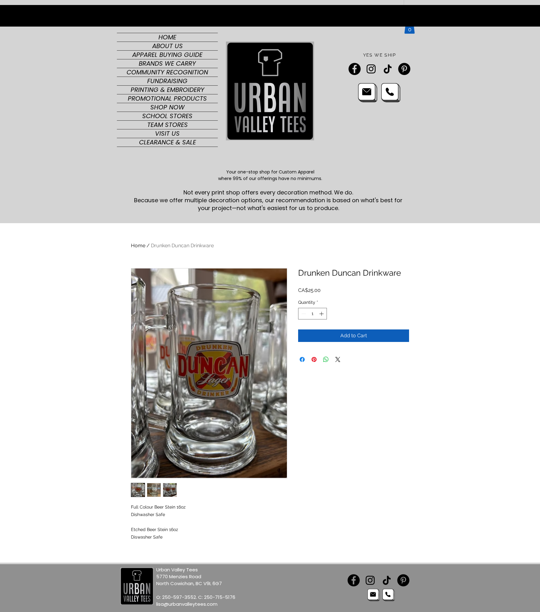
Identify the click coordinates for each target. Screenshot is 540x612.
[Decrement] (303, 313)
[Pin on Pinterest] (314, 359)
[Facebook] (354, 69)
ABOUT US (167, 46)
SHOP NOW (167, 107)
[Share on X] (338, 359)
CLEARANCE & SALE (167, 142)
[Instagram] (371, 69)
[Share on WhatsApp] (326, 359)
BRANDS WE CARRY (167, 63)
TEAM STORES (167, 125)
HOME (167, 37)
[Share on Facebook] (302, 359)
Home (138, 245)
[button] (409, 27)
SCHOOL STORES (167, 116)
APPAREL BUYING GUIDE (167, 55)
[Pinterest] (404, 69)
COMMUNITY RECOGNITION (167, 72)
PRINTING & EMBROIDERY (167, 90)
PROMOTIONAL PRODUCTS (167, 98)
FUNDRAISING (167, 81)
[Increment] (322, 313)
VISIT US (167, 133)
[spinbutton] (312, 313)
